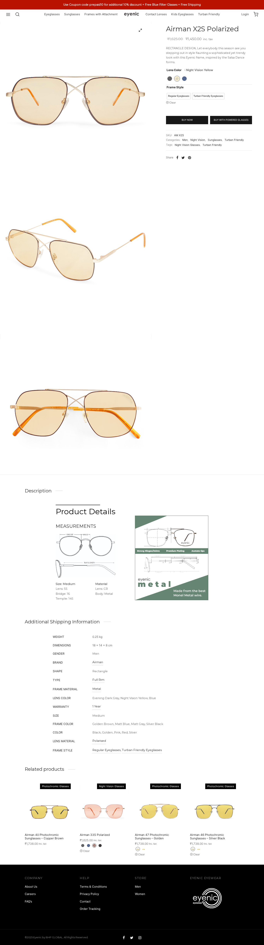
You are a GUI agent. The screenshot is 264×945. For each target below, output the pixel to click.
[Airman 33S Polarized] (104, 805)
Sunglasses (72, 14)
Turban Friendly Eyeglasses (142, 750)
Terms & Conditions (93, 886)
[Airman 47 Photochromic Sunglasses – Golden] (159, 805)
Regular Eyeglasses (106, 750)
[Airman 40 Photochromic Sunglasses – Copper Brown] (49, 805)
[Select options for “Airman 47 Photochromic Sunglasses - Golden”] (159, 821)
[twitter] (131, 938)
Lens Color (174, 70)
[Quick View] (58, 821)
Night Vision (197, 139)
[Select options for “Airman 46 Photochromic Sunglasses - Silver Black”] (214, 821)
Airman (97, 662)
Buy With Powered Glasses (231, 119)
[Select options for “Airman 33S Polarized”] (104, 821)
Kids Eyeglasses (182, 14)
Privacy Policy (89, 894)
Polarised (99, 741)
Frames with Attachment (101, 14)
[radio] (170, 79)
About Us (31, 886)
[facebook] (123, 938)
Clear (172, 102)
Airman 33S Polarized (95, 835)
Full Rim (98, 680)
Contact (85, 901)
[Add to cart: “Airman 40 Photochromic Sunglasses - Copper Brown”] (49, 821)
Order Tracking (90, 909)
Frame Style (175, 87)
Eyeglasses (52, 14)
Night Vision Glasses (187, 144)
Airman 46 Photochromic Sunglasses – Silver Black (207, 836)
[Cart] (256, 14)
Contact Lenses (156, 14)
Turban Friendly (209, 14)
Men (185, 139)
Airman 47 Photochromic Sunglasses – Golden (152, 836)
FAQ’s (28, 901)
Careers (30, 894)
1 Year (96, 706)
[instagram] (140, 938)
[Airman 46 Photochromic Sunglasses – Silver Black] (214, 805)
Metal (96, 689)
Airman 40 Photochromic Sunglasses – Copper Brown (44, 836)
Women (140, 894)
